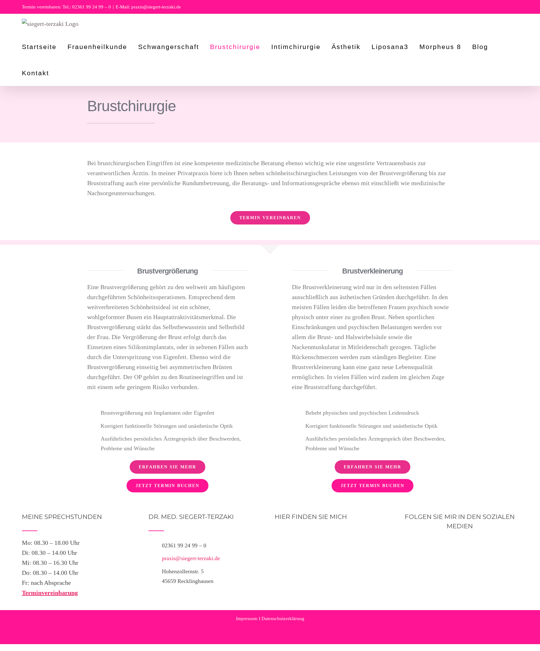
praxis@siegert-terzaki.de (191, 558)
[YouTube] (460, 544)
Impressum (247, 618)
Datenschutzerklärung (283, 618)
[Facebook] (448, 544)
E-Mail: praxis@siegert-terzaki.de (148, 6)
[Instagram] (471, 544)
